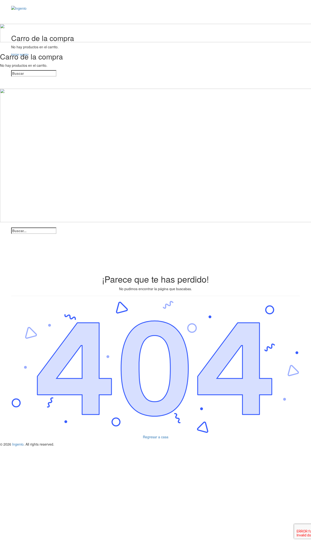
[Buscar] (13, 20)
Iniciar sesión (58, 534)
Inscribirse (39, 534)
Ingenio (18, 444)
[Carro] (2, 44)
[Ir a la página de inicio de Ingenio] (18, 7)
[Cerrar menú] (2, 224)
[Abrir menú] (2, 20)
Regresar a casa (155, 436)
